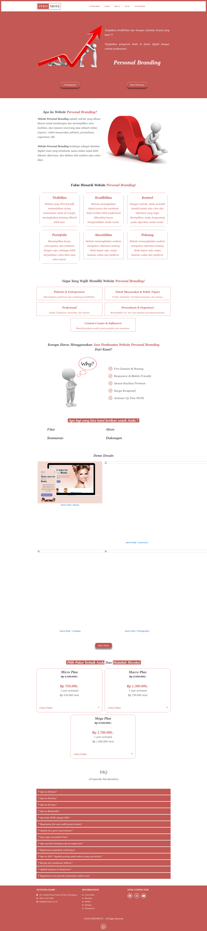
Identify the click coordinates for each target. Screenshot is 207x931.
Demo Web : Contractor (137, 542)
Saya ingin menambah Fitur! (54, 837)
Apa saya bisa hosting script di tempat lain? (61, 843)
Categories (94, 6)
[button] (69, 708)
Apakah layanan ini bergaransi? (55, 869)
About (117, 6)
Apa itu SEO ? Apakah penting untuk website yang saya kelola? (71, 856)
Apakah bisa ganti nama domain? (56, 830)
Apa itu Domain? (48, 791)
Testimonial (140, 6)
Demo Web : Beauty (70, 505)
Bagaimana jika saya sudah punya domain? (61, 824)
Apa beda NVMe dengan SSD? (54, 817)
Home (107, 6)
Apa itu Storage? (48, 804)
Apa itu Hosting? (48, 798)
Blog (127, 6)
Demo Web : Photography (137, 631)
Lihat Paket (46, 707)
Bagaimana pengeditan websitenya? (57, 850)
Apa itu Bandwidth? (49, 811)
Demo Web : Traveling (70, 631)
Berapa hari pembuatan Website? (56, 863)
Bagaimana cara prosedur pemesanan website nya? (65, 875)
